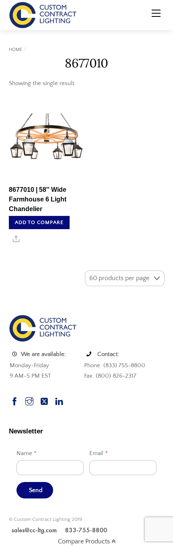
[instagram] (29, 400)
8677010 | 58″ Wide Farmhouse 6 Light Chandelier (37, 199)
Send (36, 490)
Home (15, 49)
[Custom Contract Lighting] (43, 14)
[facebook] (14, 400)
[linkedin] (59, 400)
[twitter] (44, 400)
